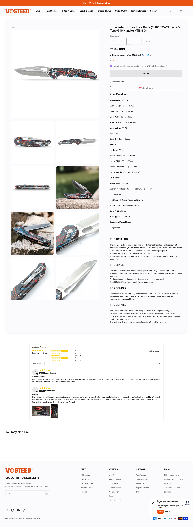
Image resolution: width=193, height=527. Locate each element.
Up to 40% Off (121, 11)
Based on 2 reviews (39, 353)
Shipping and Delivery (172, 475)
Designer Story (114, 492)
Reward (84, 492)
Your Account (141, 475)
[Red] (113, 41)
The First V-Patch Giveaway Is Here (96, 3)
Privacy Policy (169, 483)
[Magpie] (129, 41)
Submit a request (142, 479)
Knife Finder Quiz (138, 11)
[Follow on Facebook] (6, 510)
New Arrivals (85, 479)
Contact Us (140, 483)
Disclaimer (168, 492)
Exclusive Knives (87, 483)
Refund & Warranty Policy (173, 479)
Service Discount (87, 488)
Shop (38, 11)
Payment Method (142, 488)
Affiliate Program (115, 479)
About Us (112, 475)
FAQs (138, 492)
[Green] (121, 41)
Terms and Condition (172, 488)
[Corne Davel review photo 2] (54, 411)
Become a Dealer (115, 488)
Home (13, 27)
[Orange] (138, 41)
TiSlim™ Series (68, 11)
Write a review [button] (154, 351)
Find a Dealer (113, 483)
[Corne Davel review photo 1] (41, 411)
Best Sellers (52, 11)
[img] (44, 370)
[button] (56, 351)
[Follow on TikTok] (23, 510)
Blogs (111, 496)
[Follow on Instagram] (12, 510)
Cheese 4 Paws (104, 11)
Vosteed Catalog (115, 500)
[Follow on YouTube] (18, 510)
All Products (85, 475)
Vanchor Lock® (86, 11)
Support (153, 11)
